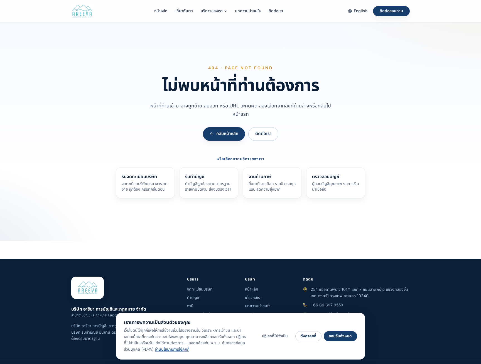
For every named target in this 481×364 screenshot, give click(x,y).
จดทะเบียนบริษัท (200, 289)
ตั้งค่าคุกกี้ (308, 335)
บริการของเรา (212, 11)
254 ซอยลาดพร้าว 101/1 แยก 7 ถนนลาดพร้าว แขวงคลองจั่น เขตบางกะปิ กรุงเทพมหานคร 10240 (359, 293)
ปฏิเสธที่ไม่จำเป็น (275, 335)
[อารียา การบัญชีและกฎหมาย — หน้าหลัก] (82, 11)
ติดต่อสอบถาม (391, 11)
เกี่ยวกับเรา (184, 11)
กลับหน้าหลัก (227, 134)
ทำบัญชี (193, 298)
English (360, 11)
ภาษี (190, 306)
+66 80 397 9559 (327, 305)
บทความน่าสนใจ (248, 11)
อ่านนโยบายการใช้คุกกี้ (172, 349)
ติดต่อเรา (276, 11)
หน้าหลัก (161, 11)
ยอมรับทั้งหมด (340, 335)
